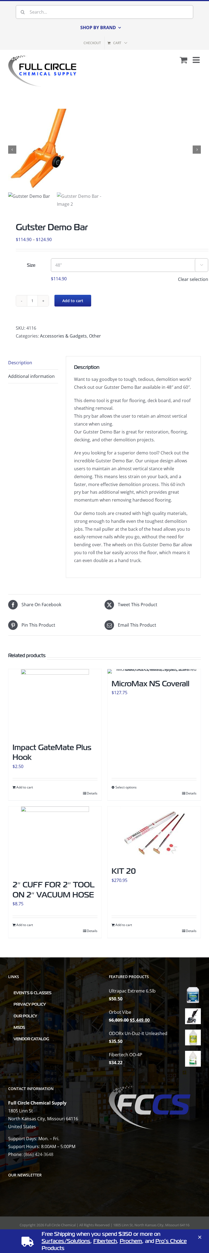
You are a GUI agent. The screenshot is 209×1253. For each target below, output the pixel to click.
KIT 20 (124, 871)
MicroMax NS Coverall (150, 683)
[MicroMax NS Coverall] (154, 671)
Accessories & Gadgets (63, 336)
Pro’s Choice (171, 1241)
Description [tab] (20, 363)
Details (92, 793)
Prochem (131, 1241)
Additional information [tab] (31, 376)
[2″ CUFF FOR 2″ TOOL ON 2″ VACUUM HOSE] (55, 840)
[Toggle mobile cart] (183, 60)
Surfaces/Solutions (66, 1241)
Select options (126, 787)
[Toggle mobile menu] (197, 60)
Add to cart (72, 300)
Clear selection (193, 279)
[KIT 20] (154, 833)
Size (31, 265)
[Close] (200, 1237)
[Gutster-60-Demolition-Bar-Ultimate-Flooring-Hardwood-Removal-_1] (104, 149)
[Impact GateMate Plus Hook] (55, 703)
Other (95, 336)
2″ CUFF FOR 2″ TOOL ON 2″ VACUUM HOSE (53, 889)
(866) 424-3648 (38, 1154)
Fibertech (105, 1241)
